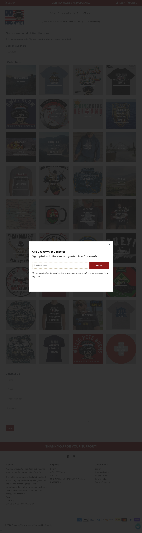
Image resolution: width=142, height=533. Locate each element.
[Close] (109, 244)
